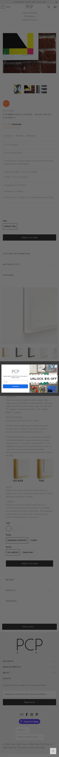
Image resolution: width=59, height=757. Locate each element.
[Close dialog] (55, 366)
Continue (15, 386)
